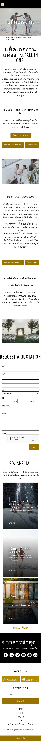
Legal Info (20, 717)
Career (20, 721)
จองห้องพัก (20, 738)
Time (3, 398)
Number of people (6, 406)
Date (3, 390)
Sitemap (20, 713)
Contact (20, 709)
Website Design (23, 731)
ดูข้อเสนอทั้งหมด (20, 628)
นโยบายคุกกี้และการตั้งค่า (20, 724)
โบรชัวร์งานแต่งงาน (20, 135)
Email (3, 374)
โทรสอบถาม (32, 145)
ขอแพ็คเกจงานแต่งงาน (13, 145)
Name (3, 366)
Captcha (4, 433)
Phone (3, 382)
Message (4, 414)
